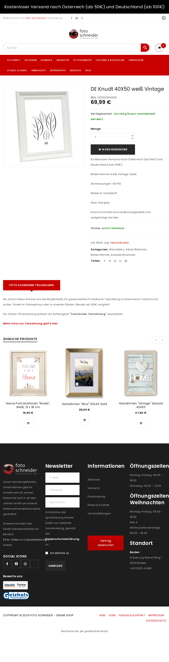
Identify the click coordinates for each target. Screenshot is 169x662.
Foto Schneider (35, 18)
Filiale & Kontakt (98, 505)
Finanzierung (96, 496)
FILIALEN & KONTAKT (132, 615)
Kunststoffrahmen (123, 255)
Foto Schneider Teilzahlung (31, 285)
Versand (94, 488)
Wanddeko (116, 249)
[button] (28, 423)
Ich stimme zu (59, 553)
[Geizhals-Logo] (16, 595)
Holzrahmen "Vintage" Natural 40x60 (141, 405)
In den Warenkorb (114, 149)
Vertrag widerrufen (106, 543)
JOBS (112, 615)
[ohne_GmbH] (21, 469)
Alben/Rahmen (136, 249)
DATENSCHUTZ (156, 621)
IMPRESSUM (156, 615)
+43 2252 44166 (141, 568)
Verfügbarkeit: (102, 114)
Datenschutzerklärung (62, 539)
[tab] (31, 285)
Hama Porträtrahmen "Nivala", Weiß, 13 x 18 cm (28, 405)
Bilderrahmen (100, 255)
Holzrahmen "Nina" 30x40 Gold (84, 404)
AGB (102, 615)
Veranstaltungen (99, 513)
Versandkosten (119, 242)
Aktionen (94, 480)
